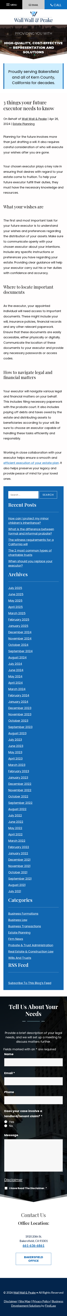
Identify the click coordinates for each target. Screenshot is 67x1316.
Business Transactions (24, 926)
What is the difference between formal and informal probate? (31, 531)
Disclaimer (13, 1179)
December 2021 (19, 860)
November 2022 (19, 790)
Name (8, 1054)
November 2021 (19, 866)
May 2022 (15, 828)
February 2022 (18, 847)
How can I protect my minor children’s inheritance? (28, 520)
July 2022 (15, 815)
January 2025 (18, 626)
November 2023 (19, 714)
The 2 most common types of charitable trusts (30, 552)
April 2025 (15, 607)
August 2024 (17, 657)
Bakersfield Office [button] (33, 1259)
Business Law (17, 920)
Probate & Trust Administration (30, 945)
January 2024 (18, 702)
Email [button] (35, 5)
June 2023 (15, 746)
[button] (11, 3)
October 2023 (18, 721)
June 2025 (15, 594)
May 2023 (15, 752)
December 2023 (19, 708)
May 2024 (15, 676)
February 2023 (18, 771)
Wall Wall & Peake (34, 119)
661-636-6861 (33, 1245)
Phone (9, 1092)
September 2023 (20, 727)
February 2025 (18, 619)
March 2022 (16, 841)
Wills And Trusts (19, 958)
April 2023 (15, 759)
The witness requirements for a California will (31, 542)
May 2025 (15, 601)
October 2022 (18, 796)
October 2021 (17, 872)
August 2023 (17, 733)
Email (9, 1073)
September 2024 (20, 651)
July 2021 (14, 891)
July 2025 (15, 588)
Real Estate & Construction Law (31, 951)
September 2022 (20, 803)
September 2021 (20, 879)
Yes (11, 1122)
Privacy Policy (41, 1301)
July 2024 (15, 664)
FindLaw (50, 1305)
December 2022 (19, 784)
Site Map (24, 1301)
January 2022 (18, 853)
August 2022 (17, 809)
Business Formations (23, 914)
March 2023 (16, 765)
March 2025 (17, 613)
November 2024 (20, 638)
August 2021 (17, 885)
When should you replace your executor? (30, 563)
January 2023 (18, 777)
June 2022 (15, 822)
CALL (57, 5)
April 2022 (15, 834)
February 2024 (18, 695)
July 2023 (15, 740)
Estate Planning (24, 124)
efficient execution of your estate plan (31, 463)
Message (11, 1135)
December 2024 (20, 632)
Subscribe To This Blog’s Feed (29, 983)
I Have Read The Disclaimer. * (28, 1188)
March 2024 (17, 689)
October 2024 (18, 645)
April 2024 (15, 683)
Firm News (15, 939)
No (11, 1126)
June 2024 (15, 670)
